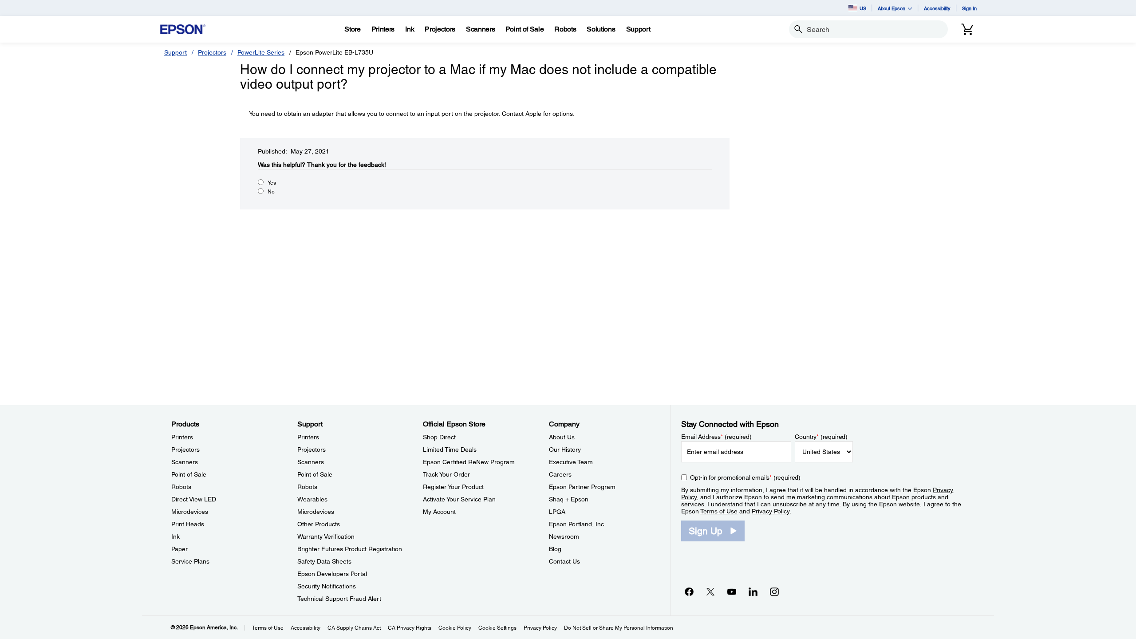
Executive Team (571, 461)
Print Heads (187, 524)
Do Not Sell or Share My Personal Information (618, 628)
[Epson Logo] (183, 29)
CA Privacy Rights (409, 628)
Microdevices (189, 511)
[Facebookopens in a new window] (689, 592)
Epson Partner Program (582, 486)
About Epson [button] (891, 8)
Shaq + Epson (568, 499)
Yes (272, 183)
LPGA (557, 511)
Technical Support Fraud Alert (339, 598)
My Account (439, 511)
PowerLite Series (260, 52)
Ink (175, 536)
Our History (565, 449)
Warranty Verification (326, 536)
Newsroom (564, 536)
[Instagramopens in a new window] (774, 592)
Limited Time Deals (450, 449)
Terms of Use (719, 511)
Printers (182, 437)
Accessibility (937, 8)
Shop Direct (439, 437)
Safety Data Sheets (324, 561)
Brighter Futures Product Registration (349, 548)
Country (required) (821, 436)
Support (175, 52)
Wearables (312, 499)
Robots (181, 486)
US (863, 8)
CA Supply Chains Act (354, 628)
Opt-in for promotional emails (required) (745, 477)
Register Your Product (453, 486)
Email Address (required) (716, 436)
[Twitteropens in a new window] (710, 592)
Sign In (969, 8)
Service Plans (190, 561)
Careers (560, 474)
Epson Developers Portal (332, 573)
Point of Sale (188, 474)
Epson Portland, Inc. (577, 524)
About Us (562, 437)
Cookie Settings (497, 628)
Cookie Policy (454, 628)
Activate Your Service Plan (459, 499)
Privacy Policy (770, 511)
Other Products (318, 524)
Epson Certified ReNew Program (469, 461)
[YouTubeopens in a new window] (732, 592)
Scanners (184, 461)
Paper (179, 548)
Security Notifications (326, 586)
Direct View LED (193, 499)
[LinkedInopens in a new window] (753, 592)
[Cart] (967, 29)
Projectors (212, 52)
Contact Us (564, 561)
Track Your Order (446, 474)
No (271, 192)
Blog (555, 548)
